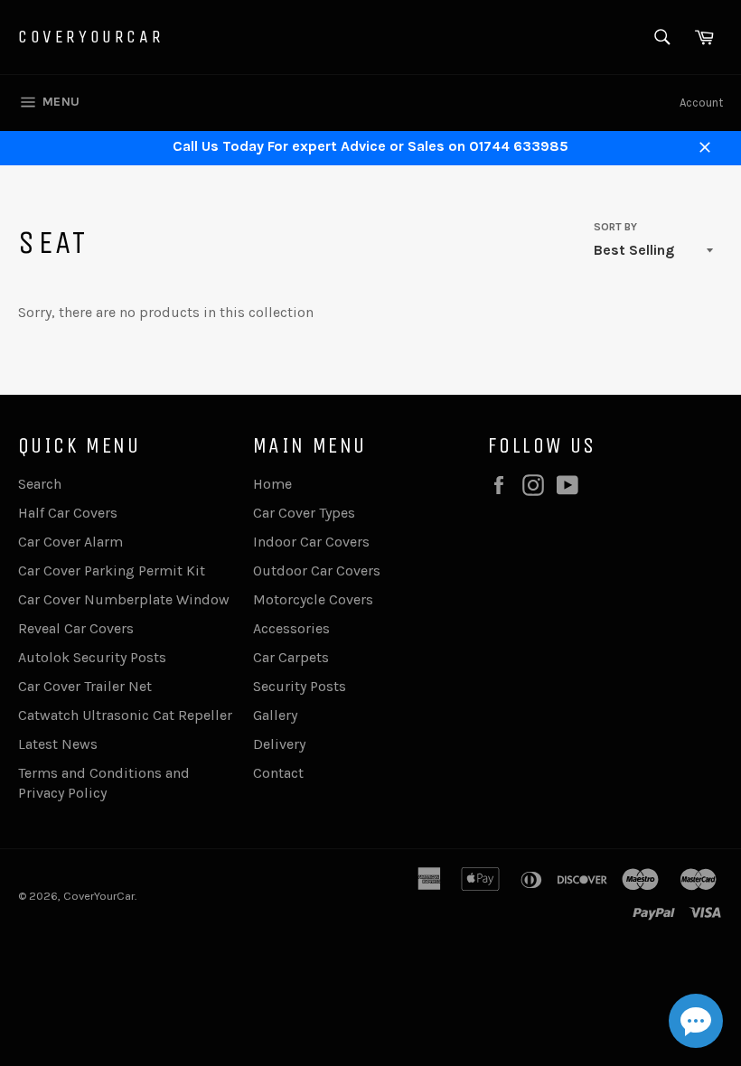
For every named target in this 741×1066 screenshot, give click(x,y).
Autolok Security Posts (92, 657)
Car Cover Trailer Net (85, 686)
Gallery (275, 715)
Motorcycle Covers (313, 599)
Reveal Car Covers (76, 628)
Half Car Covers (67, 512)
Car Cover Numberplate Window (124, 599)
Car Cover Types (304, 512)
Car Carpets (291, 657)
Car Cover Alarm (70, 541)
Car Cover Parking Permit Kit (111, 570)
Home (272, 483)
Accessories (291, 628)
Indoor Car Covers (311, 541)
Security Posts (299, 686)
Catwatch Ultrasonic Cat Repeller (125, 715)
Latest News (58, 744)
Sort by (615, 226)
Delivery (279, 744)
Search (39, 483)
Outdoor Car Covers (316, 570)
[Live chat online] (696, 1021)
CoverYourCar (91, 36)
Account (701, 102)
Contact (278, 772)
